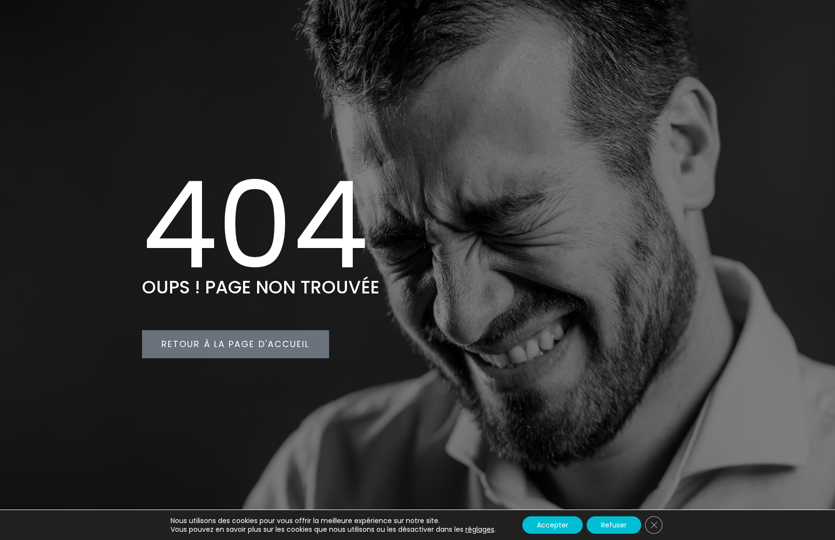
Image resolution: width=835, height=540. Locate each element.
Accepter (552, 525)
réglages (479, 529)
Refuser (614, 525)
